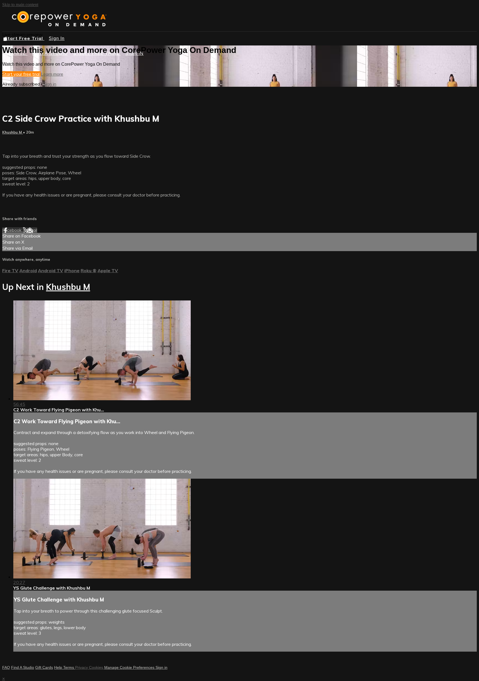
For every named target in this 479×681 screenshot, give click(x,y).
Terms (69, 667)
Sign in (49, 84)
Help (58, 667)
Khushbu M (12, 132)
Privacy (82, 667)
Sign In (57, 38)
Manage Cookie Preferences (130, 667)
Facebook (12, 230)
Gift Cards (44, 667)
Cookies (96, 667)
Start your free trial (21, 74)
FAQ (6, 667)
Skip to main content (20, 4)
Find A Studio (22, 667)
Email (32, 230)
